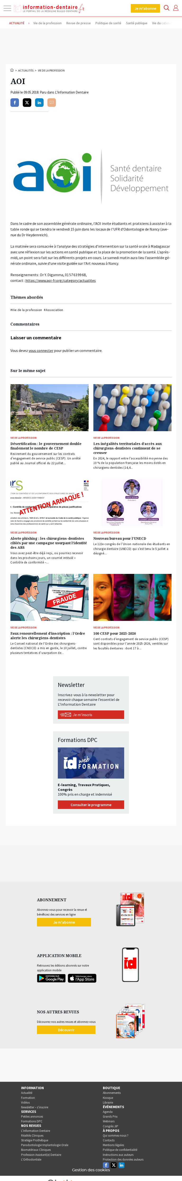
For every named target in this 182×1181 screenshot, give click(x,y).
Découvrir (66, 1029)
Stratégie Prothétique (34, 1140)
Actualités (25, 70)
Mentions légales (113, 1145)
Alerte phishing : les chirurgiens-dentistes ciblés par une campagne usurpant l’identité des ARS (48, 543)
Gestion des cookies (91, 1170)
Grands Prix (110, 1117)
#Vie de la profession (26, 310)
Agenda (108, 1112)
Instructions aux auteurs (118, 1155)
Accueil (12, 70)
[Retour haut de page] (173, 1168)
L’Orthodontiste (31, 1159)
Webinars (108, 1121)
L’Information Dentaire (35, 1131)
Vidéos (25, 1103)
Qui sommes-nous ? (115, 1136)
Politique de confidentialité (120, 1150)
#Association (53, 310)
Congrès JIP (110, 1126)
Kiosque (108, 1098)
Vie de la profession (51, 70)
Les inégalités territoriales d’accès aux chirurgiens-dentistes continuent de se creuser (127, 448)
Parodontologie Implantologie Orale (44, 1145)
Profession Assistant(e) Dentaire (41, 1155)
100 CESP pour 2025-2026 (114, 633)
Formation (28, 1098)
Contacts (108, 1140)
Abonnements (112, 1093)
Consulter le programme (91, 804)
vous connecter (41, 350)
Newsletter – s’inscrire (34, 1107)
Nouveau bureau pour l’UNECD (119, 538)
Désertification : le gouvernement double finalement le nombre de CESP (46, 445)
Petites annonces (32, 1117)
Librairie (108, 1103)
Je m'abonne (145, 8)
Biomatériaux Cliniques (36, 1150)
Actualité (26, 1093)
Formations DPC (31, 1121)
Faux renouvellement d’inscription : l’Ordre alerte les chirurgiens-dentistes (47, 635)
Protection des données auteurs (123, 1159)
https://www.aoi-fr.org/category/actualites (60, 280)
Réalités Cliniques (32, 1136)
